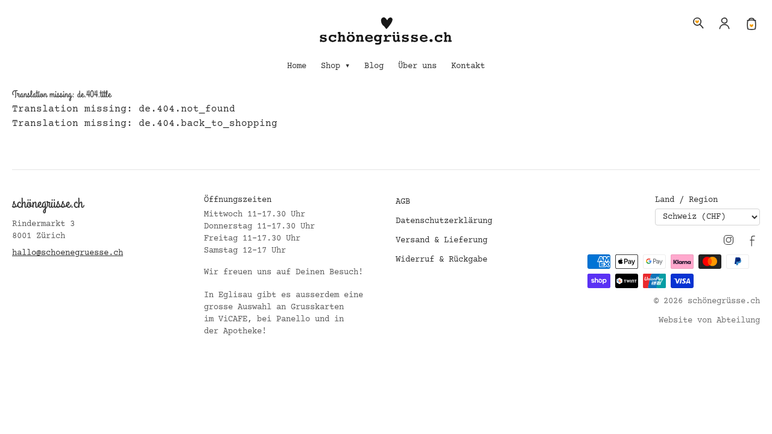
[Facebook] (752, 240)
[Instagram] (728, 240)
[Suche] (698, 22)
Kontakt (468, 66)
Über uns (417, 66)
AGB (403, 202)
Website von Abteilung (709, 321)
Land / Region (686, 200)
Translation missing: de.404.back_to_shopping (144, 123)
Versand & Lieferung (441, 240)
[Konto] (725, 22)
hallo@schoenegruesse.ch (67, 253)
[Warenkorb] (751, 22)
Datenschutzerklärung (444, 221)
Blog (374, 66)
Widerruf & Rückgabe (441, 260)
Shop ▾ (335, 66)
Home (296, 66)
